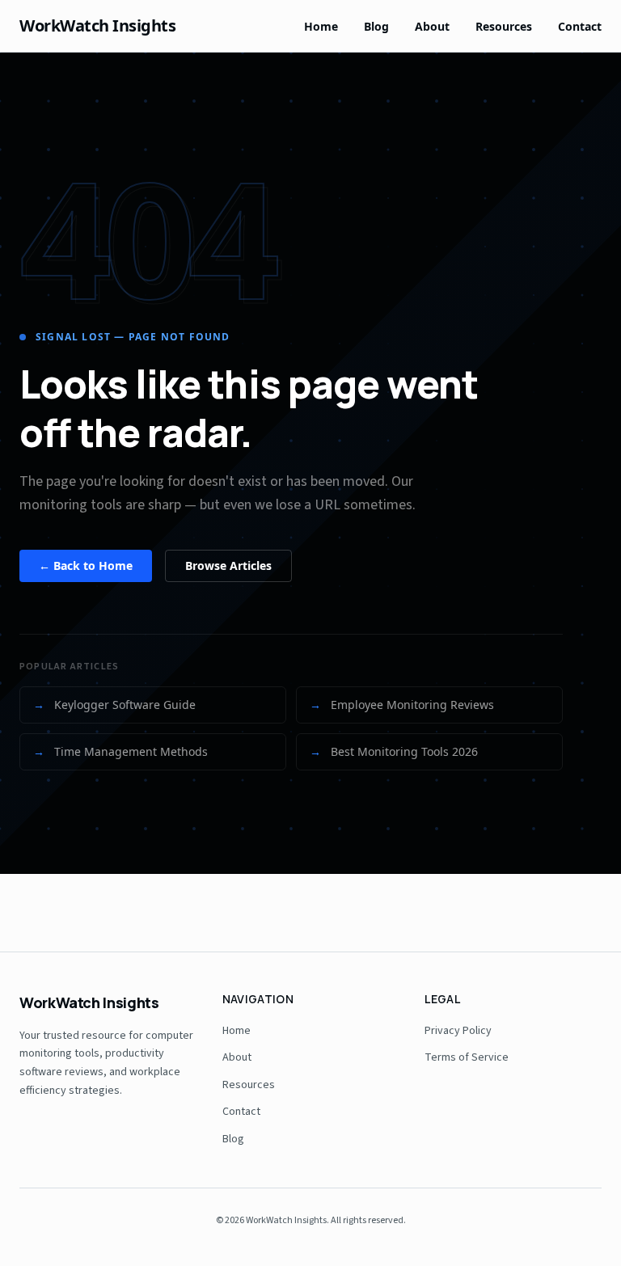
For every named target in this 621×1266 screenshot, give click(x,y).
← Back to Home (86, 565)
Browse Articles (228, 565)
